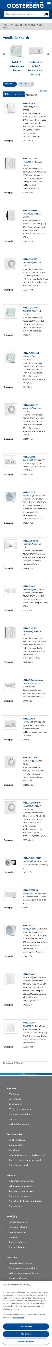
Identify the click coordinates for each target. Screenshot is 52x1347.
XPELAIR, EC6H (29, 457)
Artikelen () (10, 83)
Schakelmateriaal (17, 1140)
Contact (13, 1119)
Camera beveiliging (18, 1222)
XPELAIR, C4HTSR (30, 541)
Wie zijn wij (14, 1094)
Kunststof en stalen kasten (22, 1191)
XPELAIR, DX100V (30, 308)
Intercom (13, 1237)
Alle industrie (15, 1206)
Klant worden (15, 1104)
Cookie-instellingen (26, 1341)
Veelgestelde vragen (19, 1124)
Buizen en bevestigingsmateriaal (25, 1160)
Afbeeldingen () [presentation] (26, 83)
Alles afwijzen (26, 1334)
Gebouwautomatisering (20, 1186)
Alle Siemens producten (20, 1196)
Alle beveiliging (16, 1247)
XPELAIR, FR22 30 (30, 890)
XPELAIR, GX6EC (30, 628)
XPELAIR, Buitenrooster (33, 680)
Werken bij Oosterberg (20, 1109)
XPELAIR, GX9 (29, 492)
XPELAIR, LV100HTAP (32, 803)
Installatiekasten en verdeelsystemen (27, 1155)
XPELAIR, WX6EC (30, 210)
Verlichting (14, 1150)
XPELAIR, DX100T (30, 405)
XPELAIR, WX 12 (29, 1023)
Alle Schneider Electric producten (25, 1201)
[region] (26, 1314)
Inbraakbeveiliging (18, 1227)
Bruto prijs (8, 141)
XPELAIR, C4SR (29, 586)
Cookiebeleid (18, 1317)
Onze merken (15, 1099)
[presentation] (4, 54)
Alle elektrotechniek (18, 1165)
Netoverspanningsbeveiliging (23, 1273)
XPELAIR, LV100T (30, 259)
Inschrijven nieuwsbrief (20, 1114)
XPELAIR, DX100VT (31, 353)
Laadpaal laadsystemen (20, 1263)
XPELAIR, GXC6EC (30, 158)
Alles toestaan (26, 1326)
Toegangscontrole (18, 1232)
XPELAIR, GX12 (29, 925)
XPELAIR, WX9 (29, 974)
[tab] (26, 84)
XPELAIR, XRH (29, 719)
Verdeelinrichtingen (18, 1278)
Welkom (6, 25)
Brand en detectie (17, 1242)
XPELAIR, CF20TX (30, 103)
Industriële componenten (21, 1181)
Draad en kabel (16, 1145)
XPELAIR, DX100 (30, 757)
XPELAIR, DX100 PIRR (32, 858)
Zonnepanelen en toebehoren (23, 1268)
